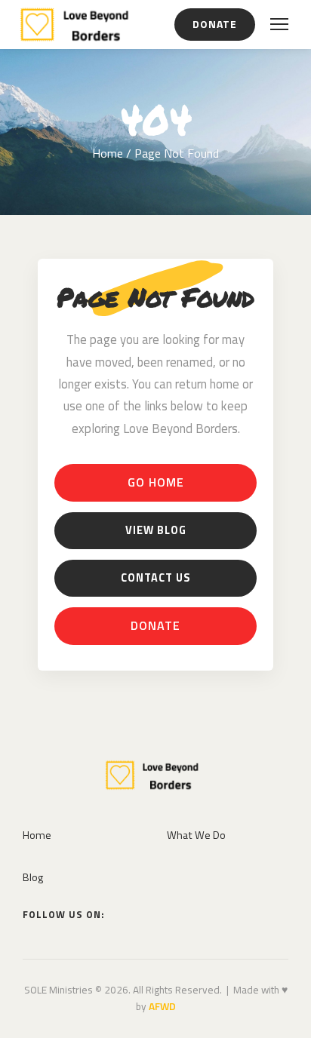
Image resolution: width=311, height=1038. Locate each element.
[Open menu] (279, 24)
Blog (33, 877)
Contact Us (155, 578)
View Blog (155, 530)
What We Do (196, 835)
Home (107, 153)
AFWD (162, 1006)
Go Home (156, 482)
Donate (214, 24)
